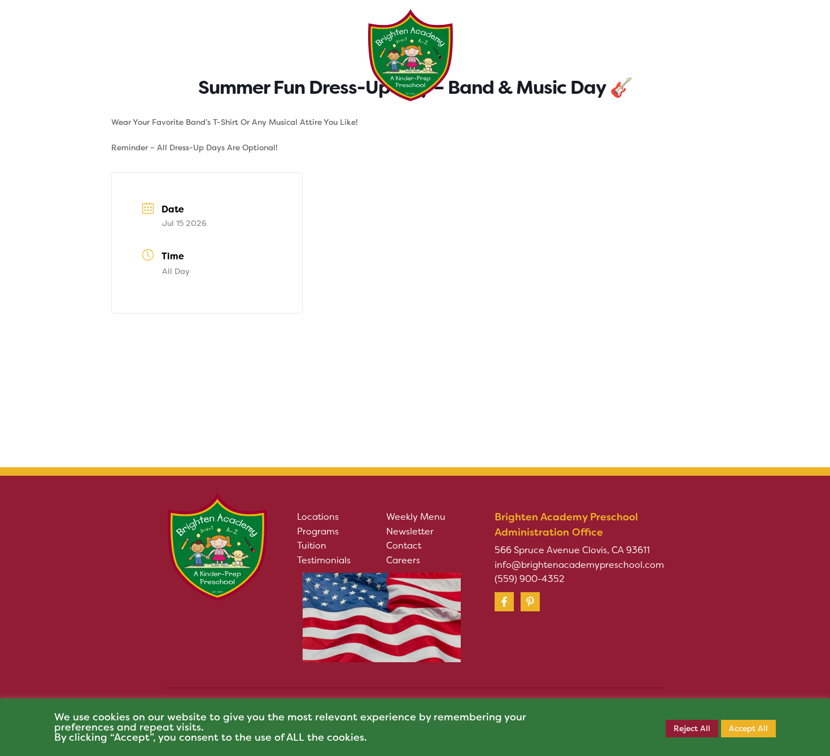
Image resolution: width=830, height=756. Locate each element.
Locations (318, 517)
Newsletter (410, 531)
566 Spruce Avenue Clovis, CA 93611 (572, 550)
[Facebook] (504, 601)
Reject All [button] (692, 728)
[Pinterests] (530, 601)
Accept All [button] (748, 728)
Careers (403, 560)
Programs (318, 531)
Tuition (311, 545)
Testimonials (324, 560)
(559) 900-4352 (530, 579)
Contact (403, 545)
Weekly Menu (415, 517)
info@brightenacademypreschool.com (579, 565)
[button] (208, 39)
